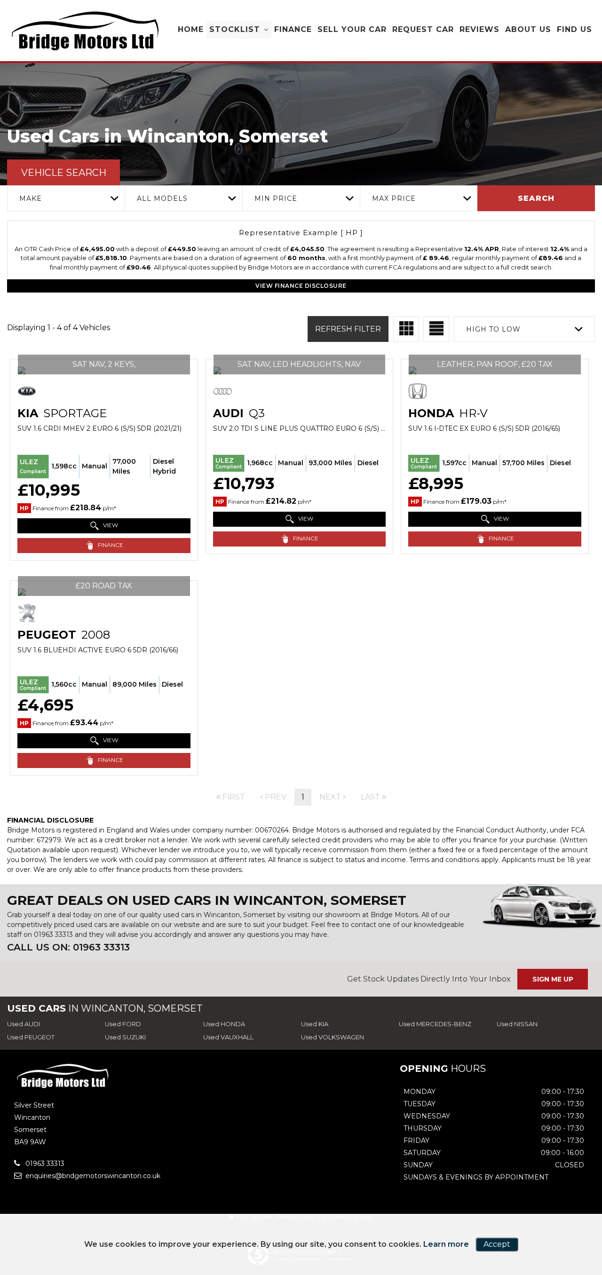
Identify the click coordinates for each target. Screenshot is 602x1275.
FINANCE (109, 544)
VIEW (110, 525)
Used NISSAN (517, 1024)
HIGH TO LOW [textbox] (493, 329)
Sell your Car (352, 29)
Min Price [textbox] (275, 198)
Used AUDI (23, 1024)
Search (536, 198)
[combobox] (66, 198)
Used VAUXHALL (228, 1037)
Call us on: (68, 947)
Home (191, 29)
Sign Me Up (552, 979)
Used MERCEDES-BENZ (435, 1024)
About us (528, 29)
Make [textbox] (30, 198)
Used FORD (123, 1024)
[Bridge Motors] (84, 31)
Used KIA (314, 1024)
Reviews (479, 29)
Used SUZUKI (125, 1037)
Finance (293, 29)
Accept (496, 1244)
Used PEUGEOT (31, 1037)
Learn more (446, 1244)
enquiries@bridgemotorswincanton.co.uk (92, 1176)
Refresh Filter (348, 329)
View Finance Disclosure (301, 285)
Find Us (574, 29)
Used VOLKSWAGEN (332, 1037)
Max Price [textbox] (394, 198)
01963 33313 (53, 934)
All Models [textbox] (162, 198)
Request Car (423, 29)
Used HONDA (224, 1024)
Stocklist (234, 29)
